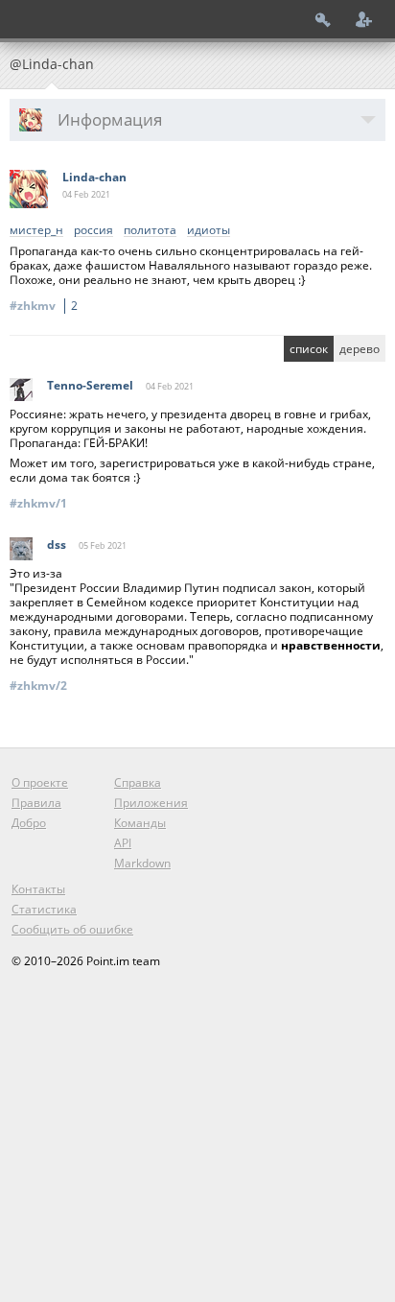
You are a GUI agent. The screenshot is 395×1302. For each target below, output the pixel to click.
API (122, 843)
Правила (36, 802)
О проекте (40, 782)
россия (93, 231)
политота (150, 231)
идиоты (208, 231)
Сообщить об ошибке (72, 929)
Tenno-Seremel (90, 385)
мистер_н (36, 231)
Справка (137, 782)
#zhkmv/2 (38, 685)
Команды (140, 823)
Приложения (151, 802)
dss (56, 544)
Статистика (44, 909)
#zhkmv (44, 305)
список (309, 349)
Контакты (38, 889)
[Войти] (323, 19)
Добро (29, 823)
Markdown (142, 863)
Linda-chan (94, 177)
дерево (359, 349)
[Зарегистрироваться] (364, 19)
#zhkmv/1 (38, 503)
